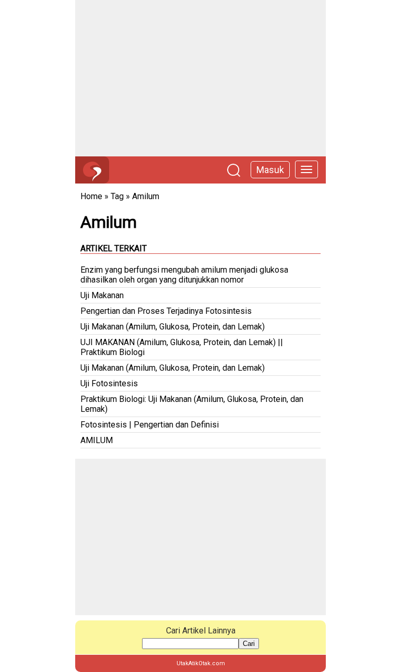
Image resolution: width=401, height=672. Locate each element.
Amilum (145, 196)
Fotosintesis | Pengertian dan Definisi (149, 425)
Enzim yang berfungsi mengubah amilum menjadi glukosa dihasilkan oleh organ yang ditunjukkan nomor (184, 275)
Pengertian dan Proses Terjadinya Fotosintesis (166, 311)
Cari (249, 643)
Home (91, 196)
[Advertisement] (200, 78)
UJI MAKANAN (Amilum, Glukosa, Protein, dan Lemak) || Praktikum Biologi (181, 347)
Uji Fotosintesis (109, 383)
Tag (117, 196)
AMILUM (96, 440)
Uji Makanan (102, 295)
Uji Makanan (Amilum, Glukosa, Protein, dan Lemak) (172, 327)
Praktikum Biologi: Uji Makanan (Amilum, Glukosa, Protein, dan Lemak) (191, 404)
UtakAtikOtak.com (200, 663)
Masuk (270, 169)
